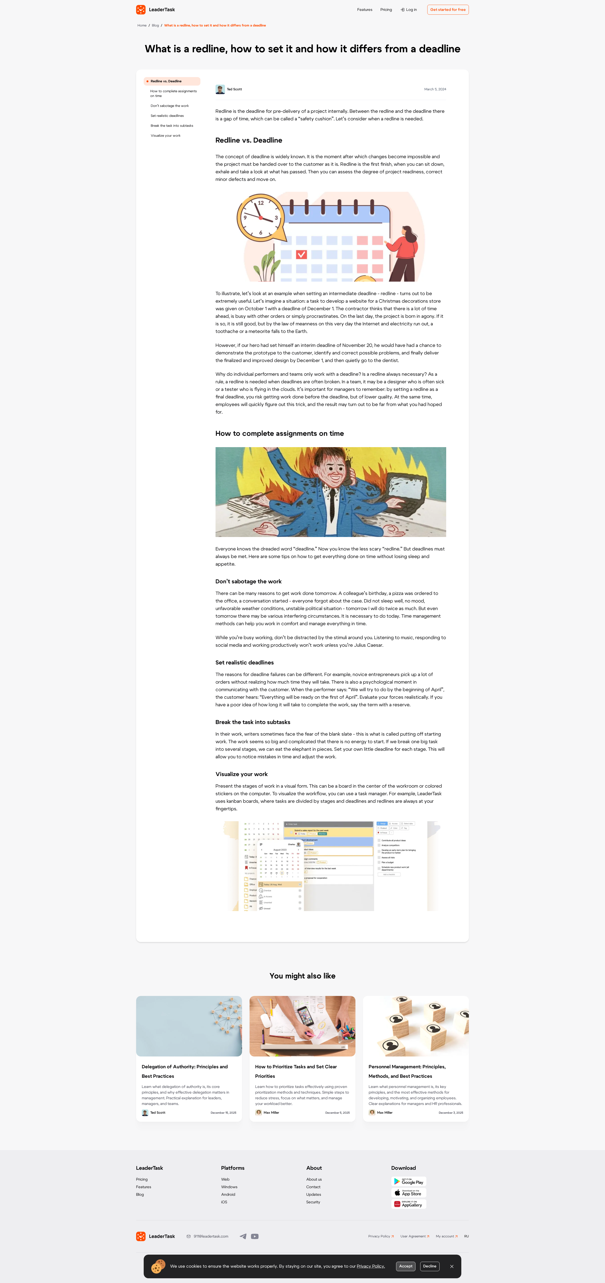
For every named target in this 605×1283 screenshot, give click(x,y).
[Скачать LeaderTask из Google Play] (408, 1181)
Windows (229, 1187)
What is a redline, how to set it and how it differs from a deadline (215, 25)
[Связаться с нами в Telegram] (243, 1236)
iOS (224, 1202)
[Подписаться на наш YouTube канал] (255, 1236)
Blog (155, 25)
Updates (313, 1194)
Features (364, 10)
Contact (313, 1187)
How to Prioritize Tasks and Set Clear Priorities (296, 1072)
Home (142, 25)
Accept (405, 1266)
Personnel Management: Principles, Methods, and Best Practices (407, 1072)
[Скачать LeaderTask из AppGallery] (408, 1204)
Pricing (386, 10)
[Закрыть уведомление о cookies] (452, 1266)
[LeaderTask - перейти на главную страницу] (155, 9)
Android (228, 1194)
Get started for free (448, 10)
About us (314, 1179)
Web (225, 1179)
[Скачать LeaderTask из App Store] (408, 1192)
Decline (429, 1266)
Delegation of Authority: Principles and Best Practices (185, 1072)
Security (313, 1202)
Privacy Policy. (371, 1266)
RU (466, 1236)
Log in (411, 10)
